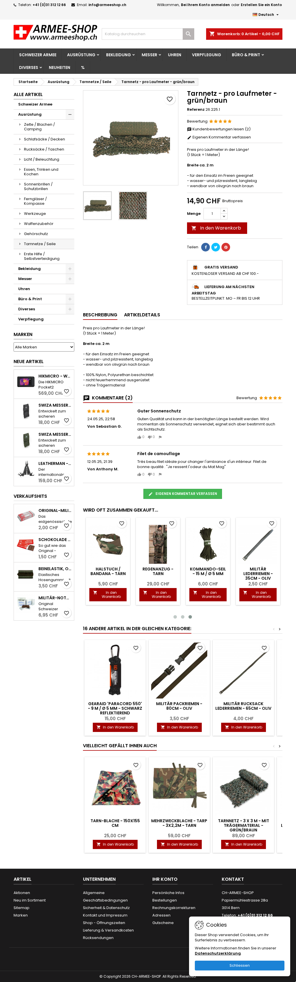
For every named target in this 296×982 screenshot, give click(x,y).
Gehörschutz (36, 233)
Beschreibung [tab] (100, 314)
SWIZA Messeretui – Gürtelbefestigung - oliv (55, 434)
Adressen (161, 915)
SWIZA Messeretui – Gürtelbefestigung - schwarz (55, 405)
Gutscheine (163, 922)
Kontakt (233, 879)
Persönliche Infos (168, 892)
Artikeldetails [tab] (142, 314)
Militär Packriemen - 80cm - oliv (179, 706)
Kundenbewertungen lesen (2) (221, 129)
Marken (23, 334)
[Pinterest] (225, 247)
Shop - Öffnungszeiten (104, 922)
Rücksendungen (98, 937)
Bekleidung (118, 55)
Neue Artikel (29, 361)
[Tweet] (215, 247)
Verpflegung (206, 55)
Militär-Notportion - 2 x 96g (55, 598)
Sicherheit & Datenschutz (106, 907)
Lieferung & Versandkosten (108, 930)
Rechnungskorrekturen (173, 907)
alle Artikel (28, 94)
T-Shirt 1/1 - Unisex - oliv (258, 571)
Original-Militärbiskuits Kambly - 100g (55, 510)
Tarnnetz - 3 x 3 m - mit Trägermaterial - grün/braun (243, 825)
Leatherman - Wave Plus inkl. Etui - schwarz (55, 463)
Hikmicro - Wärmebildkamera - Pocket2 (55, 376)
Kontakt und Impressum (105, 915)
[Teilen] (205, 247)
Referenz (196, 109)
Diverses (28, 67)
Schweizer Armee (37, 55)
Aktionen (22, 892)
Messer (149, 55)
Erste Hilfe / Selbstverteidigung (42, 256)
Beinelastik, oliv (55, 568)
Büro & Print (246, 55)
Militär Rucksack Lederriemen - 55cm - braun (108, 576)
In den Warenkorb (216, 228)
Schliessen (240, 965)
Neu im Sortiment (30, 900)
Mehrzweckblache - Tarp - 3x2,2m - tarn (179, 823)
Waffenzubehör (38, 223)
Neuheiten (59, 67)
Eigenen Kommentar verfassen (221, 137)
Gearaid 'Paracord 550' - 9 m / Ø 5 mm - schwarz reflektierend (115, 708)
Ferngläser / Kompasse (35, 201)
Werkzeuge (35, 213)
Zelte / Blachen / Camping (39, 127)
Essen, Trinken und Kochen (41, 172)
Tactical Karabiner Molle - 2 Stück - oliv (158, 573)
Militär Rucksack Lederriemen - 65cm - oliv (243, 706)
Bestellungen (164, 900)
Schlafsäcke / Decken (44, 139)
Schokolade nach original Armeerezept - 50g (55, 539)
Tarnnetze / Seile (40, 244)
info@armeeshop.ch (107, 4)
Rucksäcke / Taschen (44, 149)
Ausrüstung (81, 55)
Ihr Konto (164, 879)
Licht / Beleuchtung (41, 159)
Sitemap (21, 907)
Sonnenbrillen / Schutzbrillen (38, 186)
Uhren (174, 55)
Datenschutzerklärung (218, 953)
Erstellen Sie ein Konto (261, 4)
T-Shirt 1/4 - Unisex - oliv (208, 571)
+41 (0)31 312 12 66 (49, 4)
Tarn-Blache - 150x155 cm (115, 823)
